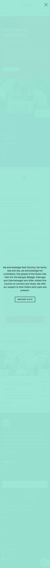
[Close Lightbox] (46, 4)
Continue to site (25, 299)
